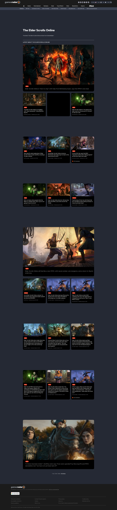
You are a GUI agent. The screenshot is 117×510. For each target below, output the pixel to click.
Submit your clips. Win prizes (92, 8)
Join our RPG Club (81, 8)
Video (67, 6)
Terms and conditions (15, 499)
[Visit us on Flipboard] (80, 2)
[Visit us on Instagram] (86, 2)
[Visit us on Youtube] (82, 2)
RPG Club (27, 8)
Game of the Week (45, 8)
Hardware (46, 6)
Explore (83, 6)
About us (60, 501)
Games (29, 6)
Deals (52, 6)
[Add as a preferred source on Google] (15, 493)
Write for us (37, 503)
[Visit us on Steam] (88, 2)
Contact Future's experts (40, 499)
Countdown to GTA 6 (36, 8)
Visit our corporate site (54, 489)
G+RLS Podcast (63, 8)
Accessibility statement (16, 501)
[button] (109, 2)
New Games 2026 (55, 8)
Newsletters (75, 6)
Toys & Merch (60, 6)
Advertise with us (86, 501)
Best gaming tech (72, 8)
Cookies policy (85, 499)
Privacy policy (61, 499)
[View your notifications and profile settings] (105, 2)
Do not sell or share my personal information (68, 503)
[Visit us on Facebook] (84, 2)
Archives (63, 473)
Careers (36, 501)
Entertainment (37, 6)
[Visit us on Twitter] (79, 2)
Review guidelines (15, 503)
